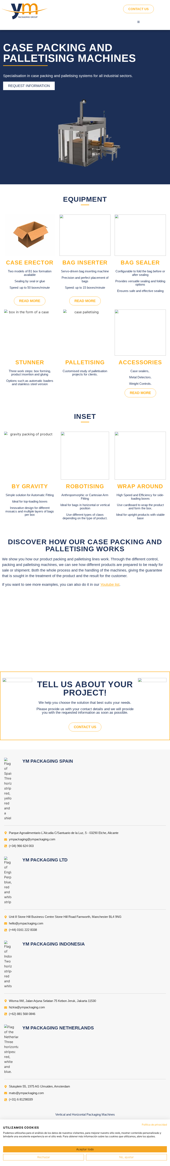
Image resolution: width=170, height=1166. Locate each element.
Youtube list (109, 584)
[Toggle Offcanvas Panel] (138, 21)
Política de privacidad (154, 1124)
